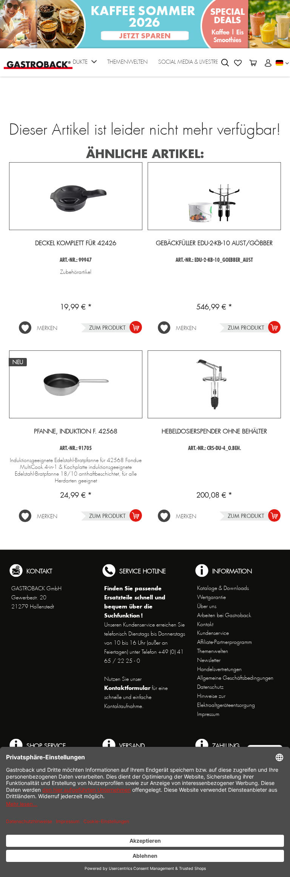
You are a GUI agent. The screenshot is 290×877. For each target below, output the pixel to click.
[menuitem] (80, 64)
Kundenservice (213, 633)
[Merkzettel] (237, 63)
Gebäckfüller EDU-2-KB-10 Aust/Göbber (214, 243)
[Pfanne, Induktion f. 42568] (75, 384)
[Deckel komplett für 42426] (75, 196)
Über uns (206, 606)
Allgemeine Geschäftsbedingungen (235, 677)
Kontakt (205, 624)
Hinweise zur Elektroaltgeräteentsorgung (226, 700)
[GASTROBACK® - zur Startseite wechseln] (38, 62)
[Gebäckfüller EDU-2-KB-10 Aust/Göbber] (214, 196)
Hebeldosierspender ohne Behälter (214, 431)
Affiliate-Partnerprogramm (224, 642)
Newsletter (209, 660)
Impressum (208, 714)
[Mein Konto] (268, 63)
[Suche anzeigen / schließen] (225, 62)
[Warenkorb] (253, 63)
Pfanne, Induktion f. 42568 (75, 431)
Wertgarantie (211, 597)
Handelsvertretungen (219, 669)
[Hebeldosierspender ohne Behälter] (214, 384)
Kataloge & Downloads (223, 588)
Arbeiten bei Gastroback (224, 615)
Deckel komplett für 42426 (75, 243)
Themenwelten (212, 651)
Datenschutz (210, 686)
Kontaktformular (127, 687)
